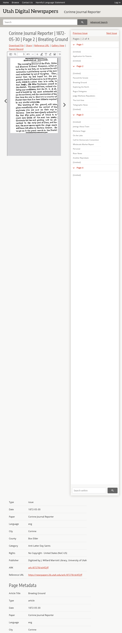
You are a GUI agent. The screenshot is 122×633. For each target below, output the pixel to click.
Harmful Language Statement (50, 2)
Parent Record (16, 49)
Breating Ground (80, 82)
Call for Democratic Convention (86, 140)
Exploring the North (81, 87)
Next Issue (111, 33)
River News (77, 153)
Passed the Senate (80, 78)
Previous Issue (80, 33)
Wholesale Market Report (83, 144)
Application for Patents (82, 56)
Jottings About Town (81, 126)
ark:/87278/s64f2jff (38, 567)
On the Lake (78, 135)
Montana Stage (79, 131)
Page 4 (80, 167)
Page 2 (80, 66)
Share (29, 45)
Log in (118, 2)
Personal (76, 149)
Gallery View (57, 45)
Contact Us (27, 2)
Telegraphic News (80, 105)
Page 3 (80, 114)
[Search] (82, 22)
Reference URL (41, 45)
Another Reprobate (81, 158)
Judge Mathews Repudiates (84, 96)
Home (6, 2)
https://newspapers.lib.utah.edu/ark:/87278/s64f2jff (55, 574)
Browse (15, 2)
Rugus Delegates (80, 91)
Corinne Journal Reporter (82, 12)
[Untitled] (77, 51)
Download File (16, 45)
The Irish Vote (78, 100)
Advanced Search (99, 22)
